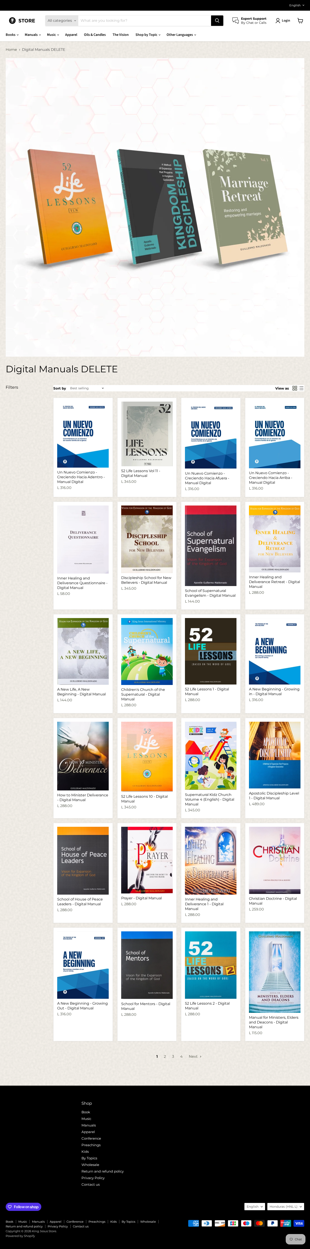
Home (11, 50)
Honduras (284, 1207)
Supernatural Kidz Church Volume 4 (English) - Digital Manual (209, 799)
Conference (91, 1138)
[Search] (217, 20)
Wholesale (90, 1165)
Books (11, 34)
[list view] (301, 388)
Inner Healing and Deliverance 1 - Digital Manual (204, 904)
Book (85, 1112)
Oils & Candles (95, 34)
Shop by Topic (146, 34)
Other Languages (180, 34)
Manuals (31, 34)
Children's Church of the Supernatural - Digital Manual (143, 694)
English (295, 5)
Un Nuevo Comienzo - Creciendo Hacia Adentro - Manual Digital (81, 477)
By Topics (89, 1158)
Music (52, 34)
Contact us (90, 1184)
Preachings (91, 1145)
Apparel (71, 34)
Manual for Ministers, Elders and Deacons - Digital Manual (273, 1022)
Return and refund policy (102, 1171)
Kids (85, 1151)
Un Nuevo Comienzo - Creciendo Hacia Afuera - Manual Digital (207, 478)
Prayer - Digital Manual (141, 898)
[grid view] (295, 388)
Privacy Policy (93, 1178)
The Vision (121, 34)
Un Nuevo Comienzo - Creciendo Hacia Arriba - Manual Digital (270, 478)
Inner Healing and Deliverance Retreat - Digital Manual (274, 582)
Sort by (59, 388)
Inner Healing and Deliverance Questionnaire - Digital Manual (82, 583)
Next (194, 1056)
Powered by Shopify (20, 1236)
